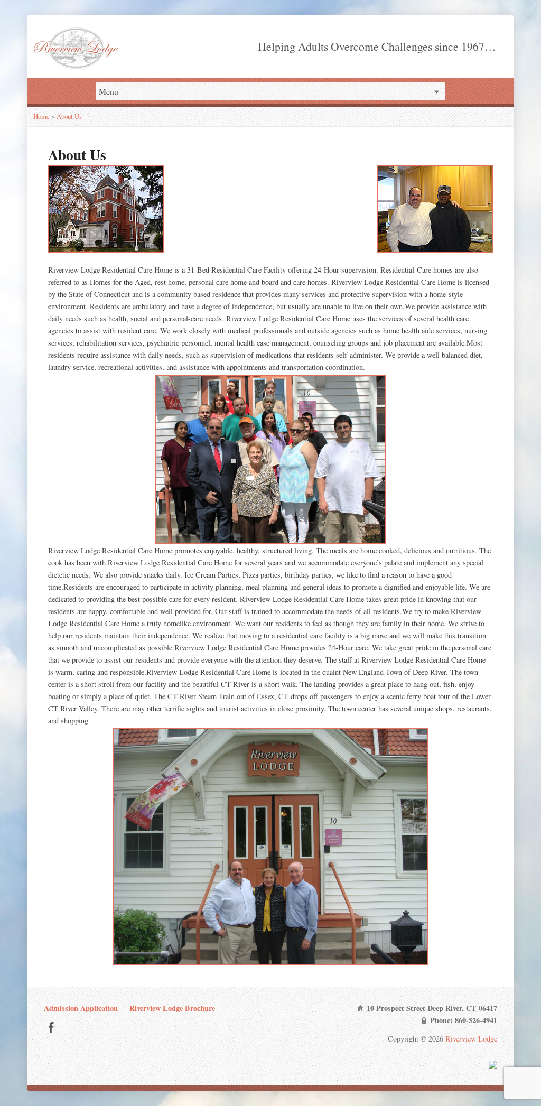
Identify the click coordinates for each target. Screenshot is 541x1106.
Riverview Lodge (470, 1039)
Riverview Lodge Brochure (172, 1008)
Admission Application (81, 1008)
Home (41, 116)
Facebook (51, 1027)
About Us (69, 116)
